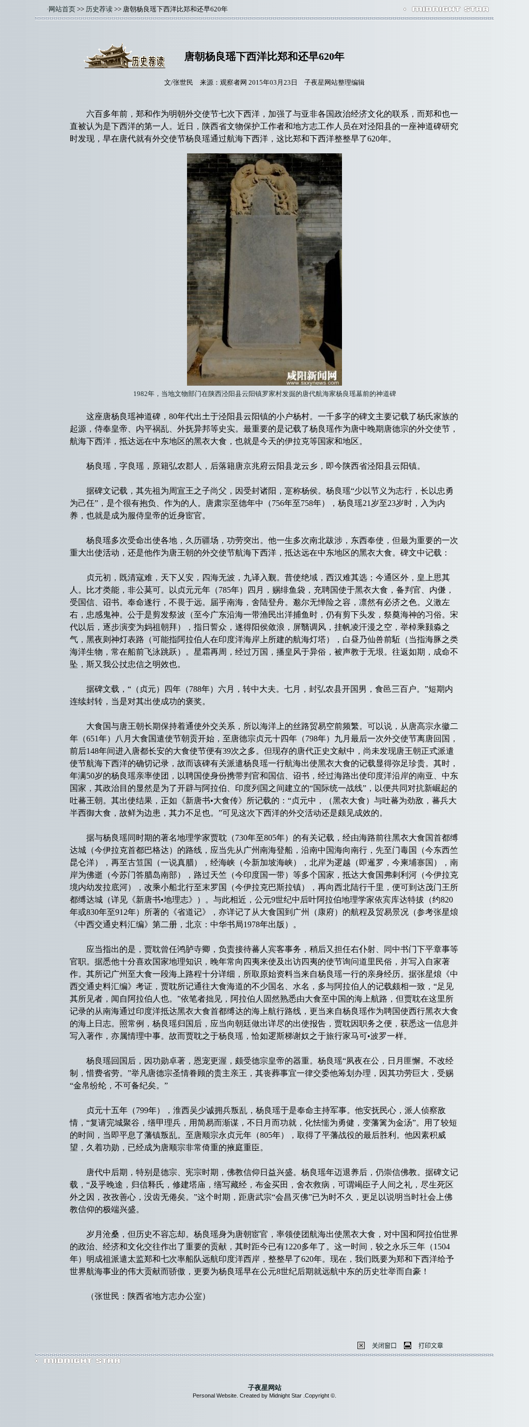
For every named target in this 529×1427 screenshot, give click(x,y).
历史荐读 (99, 9)
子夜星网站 (265, 1387)
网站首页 (62, 9)
